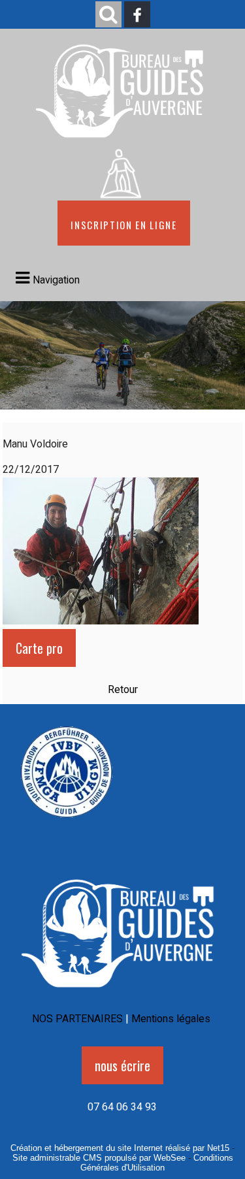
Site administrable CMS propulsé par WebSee (99, 1158)
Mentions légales (170, 1019)
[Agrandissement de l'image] (66, 822)
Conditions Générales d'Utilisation (156, 1162)
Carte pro (39, 648)
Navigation (56, 280)
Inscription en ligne (124, 223)
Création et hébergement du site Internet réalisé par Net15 (119, 1148)
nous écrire (122, 1065)
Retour (123, 690)
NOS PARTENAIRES (77, 1019)
